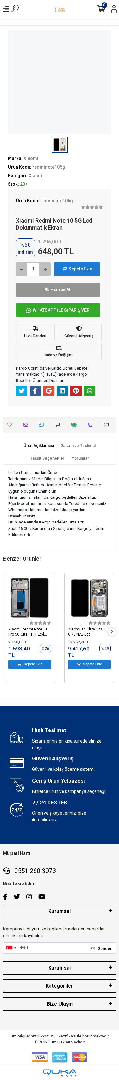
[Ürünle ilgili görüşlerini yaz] (43, 425)
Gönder (104, 948)
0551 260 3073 (34, 871)
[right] (112, 632)
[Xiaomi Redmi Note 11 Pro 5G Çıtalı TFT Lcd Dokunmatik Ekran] (29, 598)
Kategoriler (59, 986)
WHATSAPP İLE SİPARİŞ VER (61, 310)
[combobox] (10, 948)
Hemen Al (60, 289)
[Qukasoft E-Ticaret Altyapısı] (59, 1073)
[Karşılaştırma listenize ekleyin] (59, 425)
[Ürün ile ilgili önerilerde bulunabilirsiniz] (107, 425)
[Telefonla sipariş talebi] (91, 425)
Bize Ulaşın (60, 1004)
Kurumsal (59, 911)
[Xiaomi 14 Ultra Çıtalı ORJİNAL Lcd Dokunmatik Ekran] (89, 598)
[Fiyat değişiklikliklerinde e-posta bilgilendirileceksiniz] (75, 425)
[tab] (38, 445)
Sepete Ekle (80, 268)
